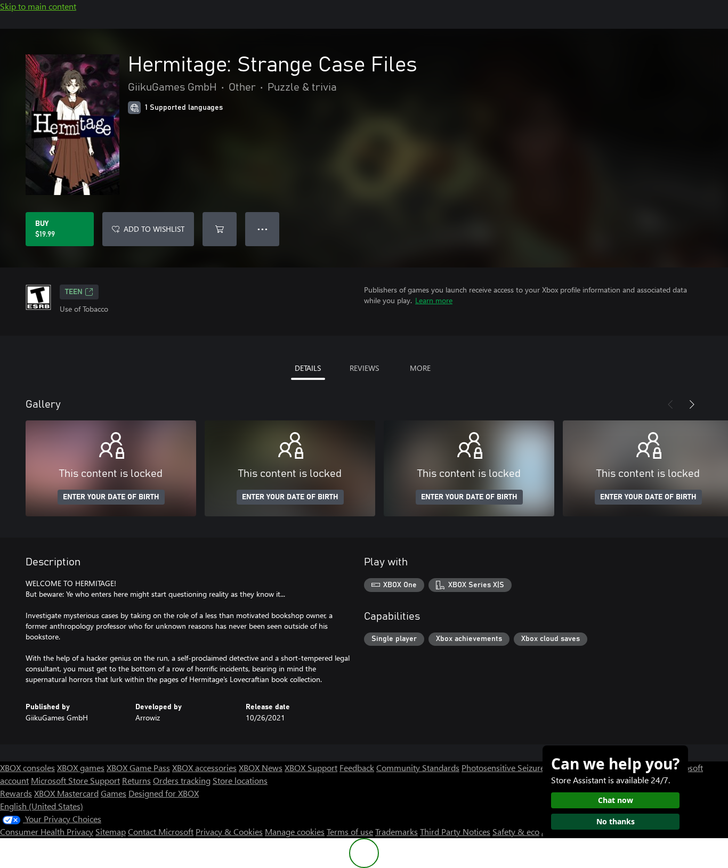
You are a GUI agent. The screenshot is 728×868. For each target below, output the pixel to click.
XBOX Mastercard (66, 793)
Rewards (16, 793)
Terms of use (350, 831)
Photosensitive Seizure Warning (520, 767)
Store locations (240, 780)
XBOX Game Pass (138, 767)
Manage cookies (295, 831)
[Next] (691, 404)
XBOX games (80, 767)
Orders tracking (182, 780)
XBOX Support (311, 767)
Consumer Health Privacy (46, 831)
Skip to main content (38, 6)
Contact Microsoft (160, 831)
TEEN (74, 292)
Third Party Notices (455, 831)
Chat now (615, 800)
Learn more (433, 300)
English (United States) (41, 806)
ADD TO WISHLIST (154, 229)
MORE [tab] (420, 368)
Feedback (356, 767)
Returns (136, 780)
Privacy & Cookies (229, 831)
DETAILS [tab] (308, 368)
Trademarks (396, 831)
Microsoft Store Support (75, 780)
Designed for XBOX (163, 793)
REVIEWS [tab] (364, 368)
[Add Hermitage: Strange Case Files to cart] (220, 229)
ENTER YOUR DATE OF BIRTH (111, 497)
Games (113, 793)
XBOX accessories (204, 767)
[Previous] (670, 404)
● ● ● (262, 229)
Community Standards (417, 767)
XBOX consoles (27, 767)
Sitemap (110, 831)
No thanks (615, 821)
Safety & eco (515, 831)
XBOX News (260, 767)
